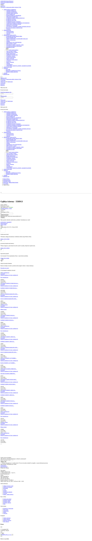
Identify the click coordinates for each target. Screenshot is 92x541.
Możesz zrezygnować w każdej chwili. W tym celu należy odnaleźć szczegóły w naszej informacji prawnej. (25, 463)
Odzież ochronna (7, 518)
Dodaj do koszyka (4, 214)
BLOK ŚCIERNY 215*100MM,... (8, 362)
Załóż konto (10, 81)
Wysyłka (5, 493)
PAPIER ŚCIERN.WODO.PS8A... (8, 384)
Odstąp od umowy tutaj (8, 485)
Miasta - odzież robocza (8, 494)
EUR (2, 6)
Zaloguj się (3, 81)
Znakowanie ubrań (7, 499)
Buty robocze (6, 521)
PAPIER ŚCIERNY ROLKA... (7, 320)
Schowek (5, 513)
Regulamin (5, 488)
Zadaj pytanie (3, 224)
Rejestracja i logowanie (8, 508)
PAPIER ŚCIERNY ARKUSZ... (8, 341)
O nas (4, 489)
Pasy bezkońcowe (4, 277)
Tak (2, 533)
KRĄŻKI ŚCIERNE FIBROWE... (8, 373)
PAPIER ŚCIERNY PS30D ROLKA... (9, 288)
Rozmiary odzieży (7, 500)
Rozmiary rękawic (7, 502)
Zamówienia (6, 511)
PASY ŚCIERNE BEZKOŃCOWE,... (9, 298)
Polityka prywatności (7, 487)
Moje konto (5, 509)
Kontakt (5, 490)
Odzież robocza (6, 519)
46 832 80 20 (3, 465)
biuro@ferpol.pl (4, 223)
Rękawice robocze (7, 520)
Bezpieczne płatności (7, 492)
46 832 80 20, (3, 222)
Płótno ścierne (4, 309)
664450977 (9, 222)
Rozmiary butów (6, 501)
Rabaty (4, 512)
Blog (4, 503)
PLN (4, 6)
